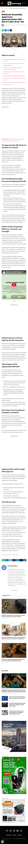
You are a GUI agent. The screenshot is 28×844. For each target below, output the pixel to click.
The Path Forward (7, 84)
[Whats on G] (14, 3)
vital (18, 548)
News (3, 11)
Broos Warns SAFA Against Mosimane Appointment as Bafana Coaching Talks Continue (17, 705)
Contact (20, 835)
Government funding (6, 554)
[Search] (23, 3)
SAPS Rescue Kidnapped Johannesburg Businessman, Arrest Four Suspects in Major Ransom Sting (13, 660)
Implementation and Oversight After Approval (14, 82)
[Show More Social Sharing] (13, 30)
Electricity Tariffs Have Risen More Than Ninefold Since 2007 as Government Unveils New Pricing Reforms (14, 638)
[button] (25, 3)
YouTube (14, 300)
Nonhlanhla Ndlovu (13, 566)
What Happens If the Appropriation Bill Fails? (14, 76)
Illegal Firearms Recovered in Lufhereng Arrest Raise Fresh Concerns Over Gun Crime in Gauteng (13, 616)
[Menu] (2, 3)
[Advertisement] (14, 122)
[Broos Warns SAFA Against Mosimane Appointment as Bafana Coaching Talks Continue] (5, 704)
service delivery (20, 521)
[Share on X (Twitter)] (8, 30)
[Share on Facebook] (5, 30)
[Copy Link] (11, 30)
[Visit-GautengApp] (13, 822)
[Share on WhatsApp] (3, 30)
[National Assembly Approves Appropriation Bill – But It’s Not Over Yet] (14, 46)
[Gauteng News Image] (14, 793)
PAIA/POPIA (9, 835)
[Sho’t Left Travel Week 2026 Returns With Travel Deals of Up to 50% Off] (5, 698)
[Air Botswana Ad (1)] (14, 751)
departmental (5, 532)
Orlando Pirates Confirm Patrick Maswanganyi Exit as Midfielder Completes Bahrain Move (16, 712)
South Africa (15, 554)
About (14, 835)
